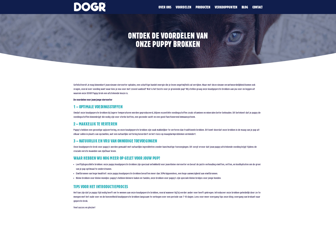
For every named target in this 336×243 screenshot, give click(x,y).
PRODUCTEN (203, 7)
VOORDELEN (183, 7)
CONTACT (257, 7)
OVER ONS (165, 7)
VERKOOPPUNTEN (226, 7)
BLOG (245, 7)
